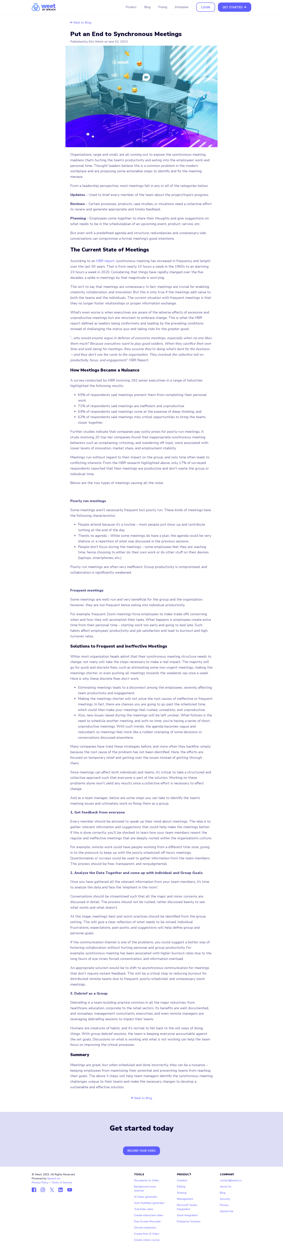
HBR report (105, 261)
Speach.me (226, 1211)
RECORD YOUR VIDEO (141, 1150)
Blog (147, 7)
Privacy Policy (40, 1182)
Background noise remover (145, 1188)
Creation (182, 1180)
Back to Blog (82, 22)
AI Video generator (145, 1197)
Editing (181, 1186)
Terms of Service (61, 1182)
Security (225, 1199)
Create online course (147, 1240)
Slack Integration (187, 1215)
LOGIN (205, 7)
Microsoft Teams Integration (187, 1207)
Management (185, 1199)
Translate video (143, 1209)
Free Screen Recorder (147, 1221)
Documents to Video (146, 1180)
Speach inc (54, 1178)
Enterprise (181, 7)
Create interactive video (148, 1215)
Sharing (181, 1193)
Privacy (224, 1205)
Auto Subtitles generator (149, 1203)
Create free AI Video (146, 1234)
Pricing (162, 7)
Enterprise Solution (188, 1221)
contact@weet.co (231, 1180)
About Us (225, 1186)
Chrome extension (145, 1227)
